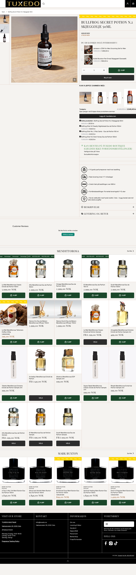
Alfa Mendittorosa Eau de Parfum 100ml (40, 286)
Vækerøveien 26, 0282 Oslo (11, 526)
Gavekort (73, 528)
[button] (133, 3)
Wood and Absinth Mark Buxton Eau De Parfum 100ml (40, 491)
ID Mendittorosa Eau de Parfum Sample (40, 434)
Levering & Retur (75, 525)
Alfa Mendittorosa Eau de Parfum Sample (13, 434)
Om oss (72, 522)
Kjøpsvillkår (74, 531)
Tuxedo (120, 555)
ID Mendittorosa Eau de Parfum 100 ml (94, 286)
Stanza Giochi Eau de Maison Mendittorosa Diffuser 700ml (66, 322)
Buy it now (107, 78)
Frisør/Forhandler (76, 539)
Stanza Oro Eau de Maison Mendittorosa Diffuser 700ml (39, 322)
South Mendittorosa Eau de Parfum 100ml (120, 286)
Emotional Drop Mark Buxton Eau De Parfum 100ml (67, 491)
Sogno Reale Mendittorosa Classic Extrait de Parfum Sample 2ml (95, 388)
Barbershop (74, 536)
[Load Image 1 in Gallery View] (4, 19)
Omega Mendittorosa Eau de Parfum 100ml (66, 285)
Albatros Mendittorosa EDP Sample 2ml (65, 378)
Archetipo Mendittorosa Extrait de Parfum (40, 378)
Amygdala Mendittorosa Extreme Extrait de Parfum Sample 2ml (122, 331)
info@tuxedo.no (41, 522)
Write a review (68, 234)
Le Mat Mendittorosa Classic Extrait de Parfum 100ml (11, 286)
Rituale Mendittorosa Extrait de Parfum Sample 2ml (121, 387)
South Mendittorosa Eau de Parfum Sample (65, 434)
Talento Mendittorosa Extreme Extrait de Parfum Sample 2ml (12, 387)
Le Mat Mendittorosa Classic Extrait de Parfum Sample (93, 331)
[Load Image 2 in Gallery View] (4, 28)
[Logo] (23, 3)
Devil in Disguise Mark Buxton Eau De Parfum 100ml (122, 491)
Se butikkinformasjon (91, 154)
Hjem (3, 12)
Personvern (74, 534)
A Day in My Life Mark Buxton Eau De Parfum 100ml (13, 491)
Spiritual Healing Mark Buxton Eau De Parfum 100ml (95, 491)
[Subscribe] (131, 524)
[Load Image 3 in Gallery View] (4, 38)
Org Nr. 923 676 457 (128, 555)
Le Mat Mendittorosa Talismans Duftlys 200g (12, 331)
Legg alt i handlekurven (107, 116)
